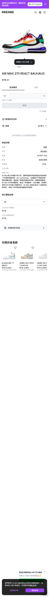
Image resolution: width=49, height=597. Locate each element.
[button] (40, 12)
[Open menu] (45, 12)
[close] (45, 4)
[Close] (31, 62)
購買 (24, 105)
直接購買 (13, 87)
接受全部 (35, 590)
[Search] (36, 12)
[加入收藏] (5, 96)
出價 (36, 87)
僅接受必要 (14, 590)
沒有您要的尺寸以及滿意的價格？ (24, 135)
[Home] (8, 12)
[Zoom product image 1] (24, 40)
